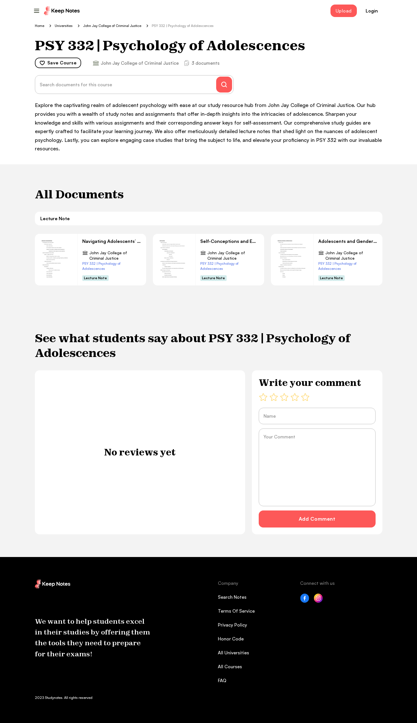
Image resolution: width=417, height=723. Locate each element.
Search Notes (232, 597)
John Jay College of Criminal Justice (108, 255)
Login (372, 11)
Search (224, 85)
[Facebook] (304, 601)
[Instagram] (318, 601)
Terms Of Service (236, 611)
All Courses (230, 666)
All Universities (233, 652)
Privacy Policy (232, 625)
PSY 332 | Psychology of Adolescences (101, 266)
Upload (344, 11)
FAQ (222, 680)
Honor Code (231, 639)
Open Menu (36, 10)
